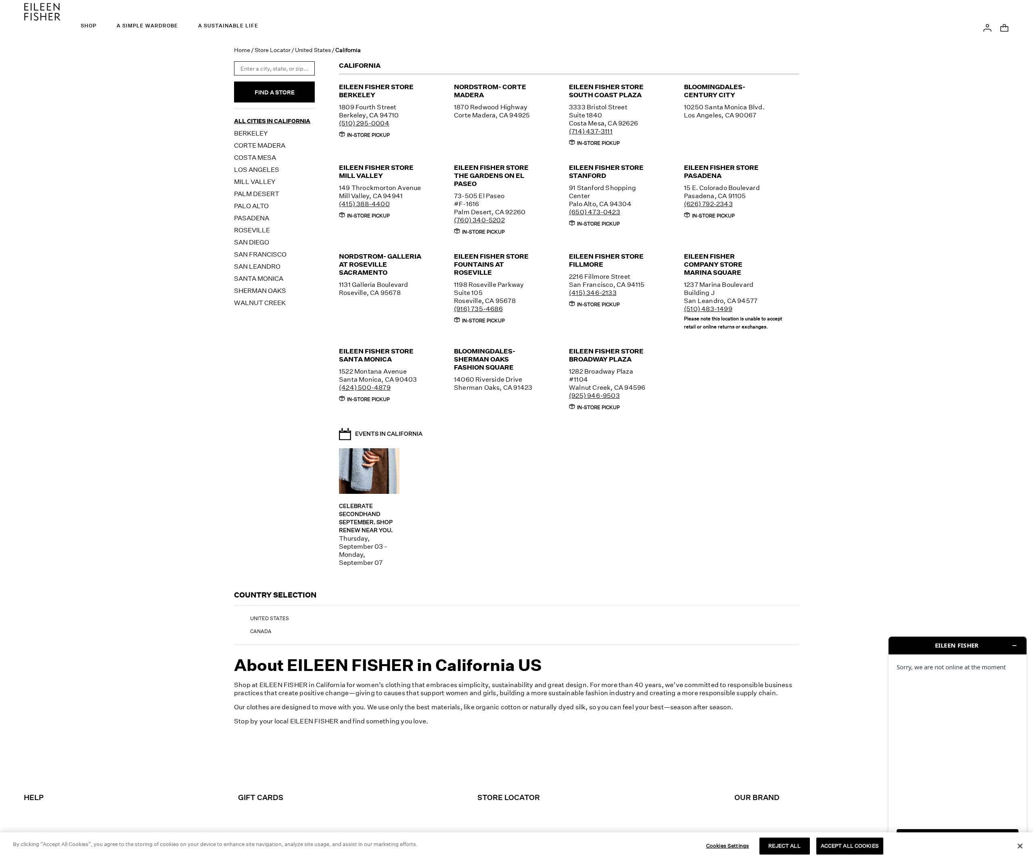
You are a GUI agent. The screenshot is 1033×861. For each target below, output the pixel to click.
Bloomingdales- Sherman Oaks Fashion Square (484, 359)
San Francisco (260, 254)
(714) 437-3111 (591, 131)
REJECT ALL (784, 845)
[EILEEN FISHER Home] (42, 11)
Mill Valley (255, 182)
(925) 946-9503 (594, 395)
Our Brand (757, 797)
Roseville (252, 230)
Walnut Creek (260, 303)
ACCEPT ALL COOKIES (850, 845)
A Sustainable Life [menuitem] (228, 26)
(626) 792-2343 (708, 204)
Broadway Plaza (606, 355)
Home (242, 49)
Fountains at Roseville (491, 264)
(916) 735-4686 (478, 309)
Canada (261, 631)
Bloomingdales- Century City (714, 91)
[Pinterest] (529, 764)
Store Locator (273, 49)
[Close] (1020, 846)
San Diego (251, 242)
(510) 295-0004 (364, 123)
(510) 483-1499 (708, 309)
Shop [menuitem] (88, 26)
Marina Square (713, 264)
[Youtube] (574, 764)
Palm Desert (256, 194)
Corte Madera (259, 145)
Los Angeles (256, 169)
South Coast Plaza (606, 91)
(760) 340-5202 (479, 220)
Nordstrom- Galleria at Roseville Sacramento (380, 264)
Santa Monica (258, 278)
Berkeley (251, 133)
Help (34, 797)
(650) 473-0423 (594, 212)
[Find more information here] (957, 745)
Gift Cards (260, 797)
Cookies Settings (727, 845)
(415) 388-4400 (364, 204)
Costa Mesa (255, 157)
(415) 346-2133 (593, 292)
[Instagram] (461, 764)
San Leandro (257, 266)
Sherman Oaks (260, 290)
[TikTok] (506, 764)
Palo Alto (251, 206)
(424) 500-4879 (365, 387)
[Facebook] (484, 764)
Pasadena (251, 218)
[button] (987, 27)
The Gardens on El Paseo (491, 175)
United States (313, 49)
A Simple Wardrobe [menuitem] (147, 26)
